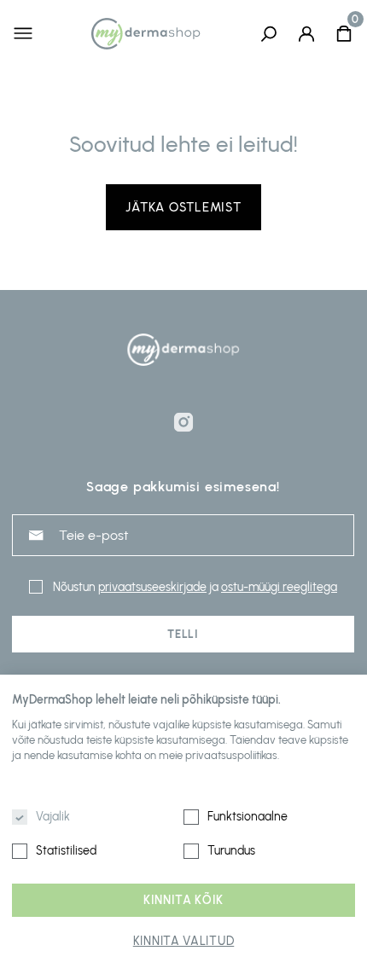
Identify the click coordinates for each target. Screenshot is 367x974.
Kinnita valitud (184, 941)
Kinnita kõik (183, 900)
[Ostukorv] (344, 33)
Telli (182, 634)
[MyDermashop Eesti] (146, 33)
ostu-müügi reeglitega (279, 587)
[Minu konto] (306, 33)
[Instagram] (183, 422)
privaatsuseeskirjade (152, 587)
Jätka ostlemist (183, 207)
